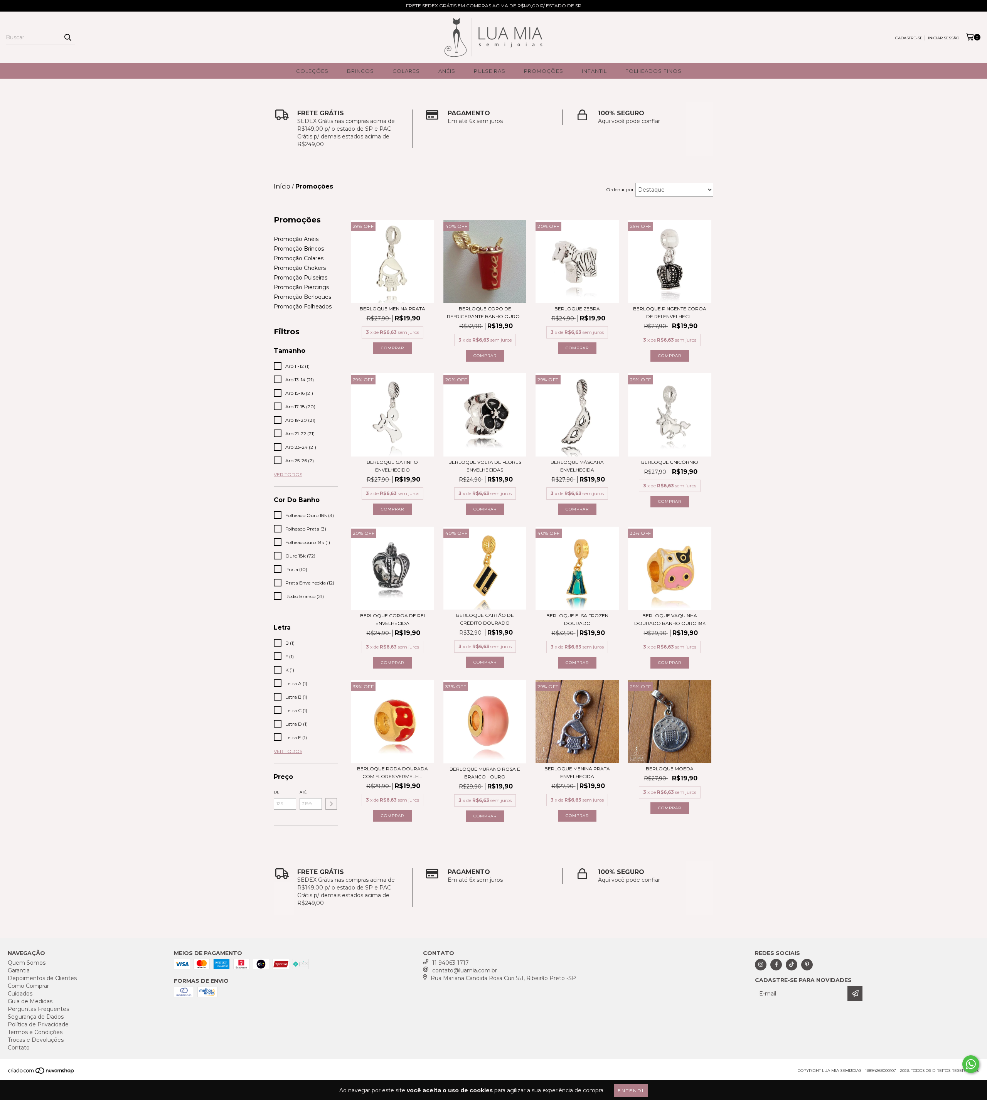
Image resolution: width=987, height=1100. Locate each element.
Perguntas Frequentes (38, 1009)
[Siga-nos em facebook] (776, 964)
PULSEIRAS (489, 71)
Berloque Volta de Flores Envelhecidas (484, 466)
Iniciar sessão (943, 37)
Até (303, 792)
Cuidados (20, 993)
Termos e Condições (35, 1032)
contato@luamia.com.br (464, 970)
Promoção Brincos (299, 248)
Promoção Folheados (303, 306)
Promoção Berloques (302, 296)
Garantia (19, 970)
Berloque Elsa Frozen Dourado (577, 619)
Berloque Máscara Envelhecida (577, 466)
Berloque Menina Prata (392, 309)
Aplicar (331, 804)
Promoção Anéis (296, 239)
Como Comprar (28, 985)
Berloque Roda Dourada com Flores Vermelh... (392, 772)
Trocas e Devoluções (36, 1039)
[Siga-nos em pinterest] (807, 964)
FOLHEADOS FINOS (653, 71)
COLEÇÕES (312, 71)
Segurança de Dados (36, 1016)
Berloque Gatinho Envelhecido (392, 466)
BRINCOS (360, 71)
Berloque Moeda (670, 769)
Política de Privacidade (38, 1024)
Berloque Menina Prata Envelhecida (577, 772)
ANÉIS (446, 71)
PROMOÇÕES (543, 71)
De (277, 792)
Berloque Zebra (577, 309)
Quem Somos (26, 962)
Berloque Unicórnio (669, 462)
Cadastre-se (909, 37)
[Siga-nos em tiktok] (791, 964)
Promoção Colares (298, 258)
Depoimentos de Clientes (42, 978)
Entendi (631, 1090)
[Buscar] (67, 37)
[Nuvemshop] (41, 1072)
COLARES (406, 71)
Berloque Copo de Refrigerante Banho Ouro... (485, 312)
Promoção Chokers (300, 267)
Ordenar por (620, 189)
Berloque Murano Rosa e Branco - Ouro (485, 773)
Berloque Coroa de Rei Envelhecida (392, 619)
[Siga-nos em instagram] (760, 964)
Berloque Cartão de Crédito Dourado (485, 619)
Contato (19, 1047)
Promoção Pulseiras (300, 277)
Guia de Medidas (30, 1001)
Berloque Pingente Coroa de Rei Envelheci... (669, 312)
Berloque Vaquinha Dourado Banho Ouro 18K (670, 619)
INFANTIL (594, 71)
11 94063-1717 (450, 962)
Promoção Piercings (301, 287)
